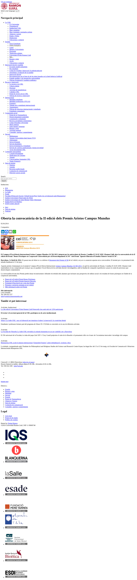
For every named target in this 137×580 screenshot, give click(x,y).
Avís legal (8, 416)
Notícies (12, 165)
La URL (8, 22)
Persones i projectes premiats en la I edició (19, 285)
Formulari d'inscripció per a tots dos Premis (19, 283)
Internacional (9, 98)
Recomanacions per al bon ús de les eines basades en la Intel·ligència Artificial (35, 76)
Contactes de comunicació (18, 171)
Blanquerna (9, 190)
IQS (6, 188)
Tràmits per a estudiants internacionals (22, 105)
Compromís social (11, 113)
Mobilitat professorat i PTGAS (19, 101)
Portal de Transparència (13, 399)
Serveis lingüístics (15, 144)
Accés (11, 61)
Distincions (13, 38)
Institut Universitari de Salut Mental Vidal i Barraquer (23, 200)
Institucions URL (15, 28)
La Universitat (14, 24)
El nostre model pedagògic (18, 67)
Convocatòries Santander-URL (19, 159)
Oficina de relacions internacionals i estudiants (25, 109)
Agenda (12, 167)
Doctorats (12, 51)
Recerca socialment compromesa (20, 121)
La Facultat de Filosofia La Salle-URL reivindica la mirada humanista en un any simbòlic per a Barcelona (36, 332)
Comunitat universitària (13, 151)
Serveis (7, 134)
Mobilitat (8, 393)
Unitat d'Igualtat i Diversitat (18, 123)
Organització (13, 26)
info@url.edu (18, 366)
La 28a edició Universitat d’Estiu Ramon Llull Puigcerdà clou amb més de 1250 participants (32, 309)
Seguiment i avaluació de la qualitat (21, 72)
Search (3, 176)
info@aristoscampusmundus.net (11, 296)
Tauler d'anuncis (14, 161)
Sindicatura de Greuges (17, 155)
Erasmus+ (12, 103)
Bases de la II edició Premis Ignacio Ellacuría (20, 281)
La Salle (8, 192)
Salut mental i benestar (17, 126)
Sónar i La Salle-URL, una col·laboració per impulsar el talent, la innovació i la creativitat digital (33, 320)
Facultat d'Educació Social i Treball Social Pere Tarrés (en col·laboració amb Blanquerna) (35, 196)
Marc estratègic (14, 30)
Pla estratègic (13, 69)
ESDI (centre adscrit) (12, 204)
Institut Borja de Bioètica (13, 202)
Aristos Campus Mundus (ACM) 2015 (69, 266)
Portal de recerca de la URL (18, 94)
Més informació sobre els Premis (16, 287)
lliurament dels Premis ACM (58, 260)
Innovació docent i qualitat (14, 65)
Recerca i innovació (12, 82)
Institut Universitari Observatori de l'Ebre (19, 198)
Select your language (8, 11)
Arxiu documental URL (17, 150)
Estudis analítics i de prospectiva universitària (24, 78)
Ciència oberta (14, 86)
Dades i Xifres (14, 36)
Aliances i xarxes (15, 34)
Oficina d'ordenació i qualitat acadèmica (22, 80)
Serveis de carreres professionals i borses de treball (26, 148)
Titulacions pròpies (15, 53)
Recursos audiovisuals (16, 169)
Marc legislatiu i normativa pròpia (20, 32)
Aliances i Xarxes (11, 401)
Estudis (7, 42)
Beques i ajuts (14, 59)
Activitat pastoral (15, 130)
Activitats (4, 234)
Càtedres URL (14, 92)
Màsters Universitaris (16, 49)
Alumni (12, 157)
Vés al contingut (6, 2)
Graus (11, 47)
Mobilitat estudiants (16, 99)
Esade (7, 194)
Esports (7, 397)
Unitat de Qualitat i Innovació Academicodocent (25, 71)
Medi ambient (14, 125)
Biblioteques (13, 136)
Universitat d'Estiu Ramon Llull (20, 55)
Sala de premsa (10, 163)
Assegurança (13, 107)
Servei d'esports (14, 142)
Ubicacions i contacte (16, 40)
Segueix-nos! (4, 381)
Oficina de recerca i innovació (19, 96)
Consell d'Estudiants (16, 153)
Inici (6, 207)
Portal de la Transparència (18, 115)
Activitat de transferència (17, 90)
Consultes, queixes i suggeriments (20, 132)
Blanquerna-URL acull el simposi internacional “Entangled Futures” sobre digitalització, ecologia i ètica (36, 343)
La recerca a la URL (16, 84)
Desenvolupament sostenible (19, 117)
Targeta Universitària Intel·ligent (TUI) (22, 138)
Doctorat (12, 88)
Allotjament (13, 140)
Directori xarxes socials (17, 173)
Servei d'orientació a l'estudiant (19, 146)
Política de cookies (11, 420)
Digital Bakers (13, 423)
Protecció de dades (11, 418)
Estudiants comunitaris (17, 111)
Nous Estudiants (14, 44)
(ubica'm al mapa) (28, 362)
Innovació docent (15, 74)
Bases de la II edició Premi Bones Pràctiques (20, 279)
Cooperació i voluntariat (17, 119)
